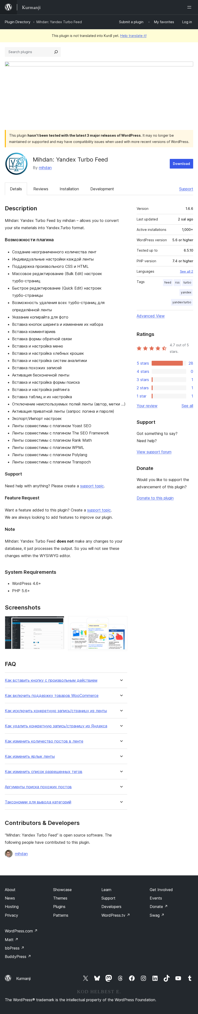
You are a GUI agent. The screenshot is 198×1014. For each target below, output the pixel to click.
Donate (159, 906)
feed (167, 282)
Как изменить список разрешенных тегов (43, 771)
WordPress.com (21, 931)
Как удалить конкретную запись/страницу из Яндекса (56, 726)
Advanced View (151, 315)
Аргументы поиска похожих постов (38, 787)
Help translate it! (133, 36)
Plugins (59, 906)
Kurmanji (23, 978)
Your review (147, 405)
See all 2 (186, 271)
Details (16, 188)
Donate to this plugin (155, 498)
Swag (157, 915)
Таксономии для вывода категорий (38, 802)
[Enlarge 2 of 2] (120, 622)
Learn (106, 889)
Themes (60, 898)
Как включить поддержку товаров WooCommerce (52, 695)
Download (181, 164)
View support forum (154, 451)
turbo (187, 282)
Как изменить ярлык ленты (30, 756)
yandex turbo (181, 302)
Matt (11, 939)
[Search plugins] (56, 52)
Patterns (60, 915)
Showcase (62, 889)
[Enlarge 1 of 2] (57, 622)
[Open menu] (190, 7)
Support (186, 188)
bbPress (14, 948)
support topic (92, 485)
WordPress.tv (115, 915)
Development (102, 188)
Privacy (11, 915)
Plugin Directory (17, 22)
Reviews (40, 188)
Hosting (12, 906)
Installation (69, 188)
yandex (186, 292)
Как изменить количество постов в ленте (44, 741)
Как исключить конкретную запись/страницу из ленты (56, 711)
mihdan (45, 167)
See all (187, 405)
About (10, 889)
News (10, 898)
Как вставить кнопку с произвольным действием (51, 680)
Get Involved (161, 889)
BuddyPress (18, 956)
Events (156, 898)
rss (177, 282)
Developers (111, 906)
